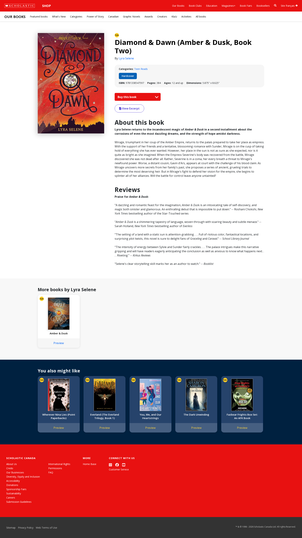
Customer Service (119, 469)
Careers (10, 497)
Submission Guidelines (18, 501)
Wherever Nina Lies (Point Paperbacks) (58, 416)
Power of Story (95, 16)
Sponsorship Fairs (16, 489)
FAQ (50, 472)
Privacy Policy (25, 527)
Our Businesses (15, 472)
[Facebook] (117, 464)
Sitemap (11, 527)
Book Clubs (195, 5)
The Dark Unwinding (196, 414)
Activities (186, 16)
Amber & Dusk (59, 333)
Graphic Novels (131, 16)
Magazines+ (228, 5)
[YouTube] (123, 464)
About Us (11, 464)
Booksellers (263, 5)
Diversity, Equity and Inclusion (23, 476)
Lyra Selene (126, 58)
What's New (59, 16)
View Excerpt (130, 108)
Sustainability (13, 493)
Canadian (113, 16)
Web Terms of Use (46, 527)
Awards (149, 16)
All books (201, 16)
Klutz (174, 16)
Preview (58, 343)
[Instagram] (110, 464)
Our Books (178, 5)
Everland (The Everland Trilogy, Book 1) (104, 416)
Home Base (89, 464)
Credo (9, 468)
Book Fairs (246, 5)
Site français (288, 5)
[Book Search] (275, 5)
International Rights (59, 464)
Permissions (55, 468)
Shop (46, 6)
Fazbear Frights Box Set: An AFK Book (242, 416)
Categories (76, 16)
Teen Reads (141, 69)
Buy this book (127, 97)
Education (211, 5)
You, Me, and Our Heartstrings (150, 416)
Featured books (39, 16)
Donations (12, 485)
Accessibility (13, 480)
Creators (162, 16)
